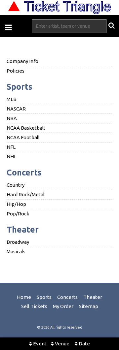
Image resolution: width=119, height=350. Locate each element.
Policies (15, 71)
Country (15, 185)
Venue (61, 343)
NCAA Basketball (26, 128)
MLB (12, 99)
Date (84, 343)
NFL (11, 147)
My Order (63, 306)
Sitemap (88, 306)
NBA (12, 118)
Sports (19, 86)
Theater (23, 229)
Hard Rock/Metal (26, 194)
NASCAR (16, 108)
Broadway (18, 242)
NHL (12, 156)
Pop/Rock (18, 213)
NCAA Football (23, 137)
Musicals (16, 251)
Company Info (22, 61)
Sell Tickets (34, 306)
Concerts (24, 172)
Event (39, 343)
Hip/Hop (16, 204)
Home (24, 297)
